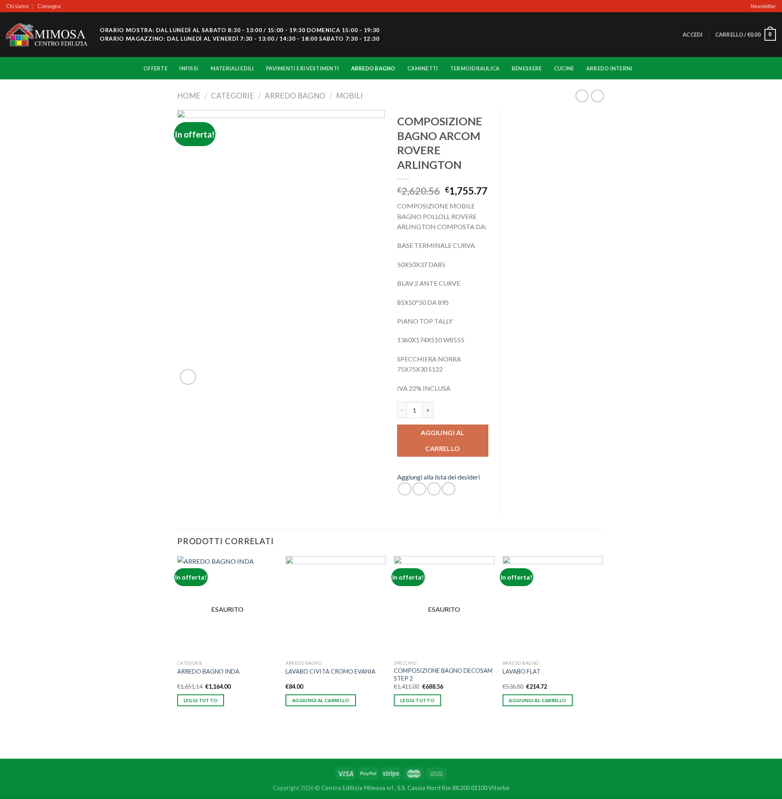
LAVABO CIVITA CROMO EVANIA (331, 671)
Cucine (564, 68)
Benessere (527, 68)
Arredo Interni (609, 68)
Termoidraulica (475, 68)
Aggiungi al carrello (442, 440)
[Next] (602, 656)
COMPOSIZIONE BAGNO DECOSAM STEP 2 (443, 674)
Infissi (188, 68)
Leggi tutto (201, 700)
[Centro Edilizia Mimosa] (47, 34)
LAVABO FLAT (521, 671)
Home (188, 95)
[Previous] (177, 656)
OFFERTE (155, 68)
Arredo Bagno (373, 68)
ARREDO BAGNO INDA (208, 671)
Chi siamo (17, 6)
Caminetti (422, 68)
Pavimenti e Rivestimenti (302, 68)
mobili (349, 95)
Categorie (232, 95)
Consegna (49, 6)
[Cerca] (674, 34)
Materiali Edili (232, 68)
